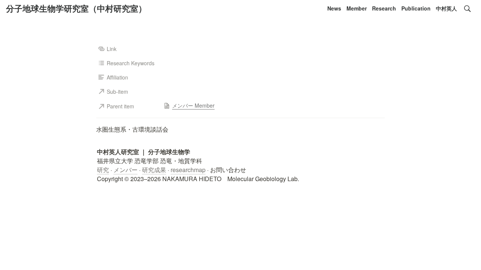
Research (384, 8)
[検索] (467, 8)
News (334, 8)
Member (356, 8)
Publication (416, 8)
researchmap (188, 169)
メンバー (125, 169)
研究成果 (154, 169)
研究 (103, 169)
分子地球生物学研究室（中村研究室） (76, 8)
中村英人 (446, 8)
